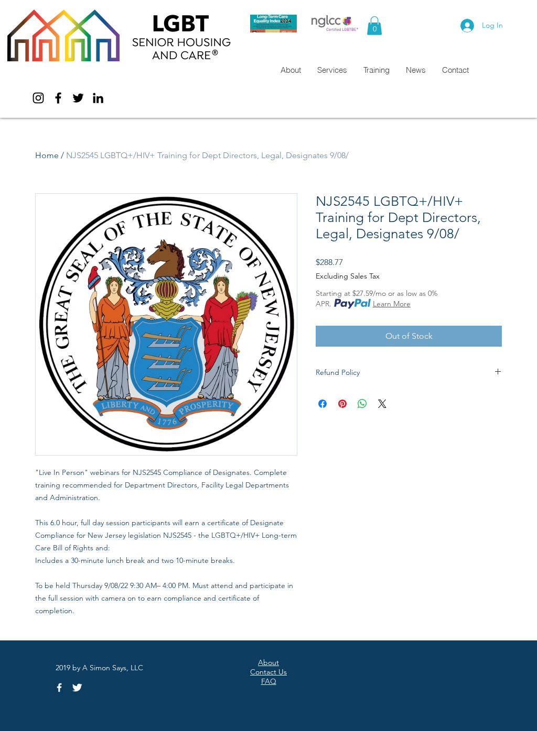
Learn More (392, 303)
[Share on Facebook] (322, 403)
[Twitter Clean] (77, 687)
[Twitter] (78, 98)
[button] (374, 25)
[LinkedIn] (98, 98)
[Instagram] (38, 98)
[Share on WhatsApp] (362, 403)
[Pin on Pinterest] (342, 403)
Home (47, 155)
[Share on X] (382, 403)
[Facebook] (58, 98)
